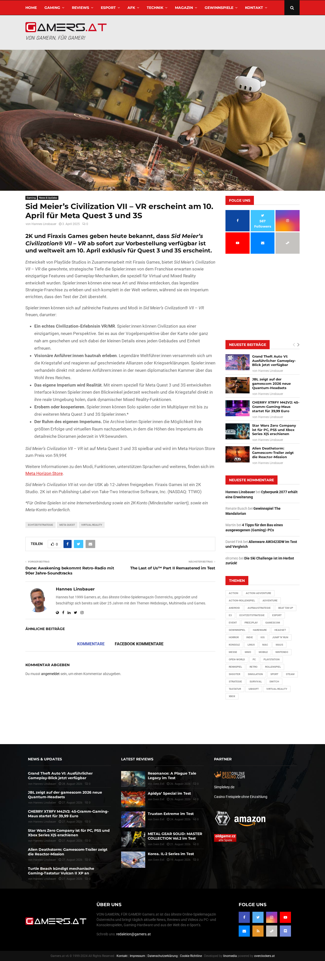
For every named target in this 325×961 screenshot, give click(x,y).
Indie (249, 637)
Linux (251, 644)
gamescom (272, 622)
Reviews (80, 7)
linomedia (230, 956)
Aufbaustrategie (259, 607)
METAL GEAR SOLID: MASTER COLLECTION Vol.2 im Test (175, 836)
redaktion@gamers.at (133, 934)
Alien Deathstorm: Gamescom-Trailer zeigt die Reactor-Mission (273, 452)
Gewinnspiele (219, 7)
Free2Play (251, 622)
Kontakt (254, 7)
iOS (263, 637)
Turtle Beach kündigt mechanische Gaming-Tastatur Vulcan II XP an (61, 870)
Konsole (234, 644)
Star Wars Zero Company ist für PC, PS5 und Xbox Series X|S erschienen (274, 429)
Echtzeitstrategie (40, 524)
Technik (155, 7)
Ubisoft (254, 688)
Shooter (234, 674)
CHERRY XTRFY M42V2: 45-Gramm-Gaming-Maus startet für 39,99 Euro (275, 406)
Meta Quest (67, 524)
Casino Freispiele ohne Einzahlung (240, 797)
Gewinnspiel (237, 630)
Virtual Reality (91, 524)
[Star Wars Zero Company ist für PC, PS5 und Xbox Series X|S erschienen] (237, 431)
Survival (256, 681)
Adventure (270, 600)
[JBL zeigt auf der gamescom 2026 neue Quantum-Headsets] (237, 385)
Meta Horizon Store (44, 473)
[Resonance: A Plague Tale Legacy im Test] (133, 779)
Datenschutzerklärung (163, 956)
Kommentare (91, 644)
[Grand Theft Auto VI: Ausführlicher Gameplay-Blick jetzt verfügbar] (237, 362)
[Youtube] (285, 917)
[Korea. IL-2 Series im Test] (133, 860)
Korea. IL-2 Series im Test (171, 854)
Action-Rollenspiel (242, 600)
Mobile (263, 652)
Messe (233, 652)
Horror (234, 637)
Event (233, 622)
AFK (131, 7)
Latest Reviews (137, 759)
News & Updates (48, 197)
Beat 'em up (285, 607)
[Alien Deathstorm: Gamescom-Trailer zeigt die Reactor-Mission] (237, 454)
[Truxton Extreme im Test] (133, 819)
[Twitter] (258, 917)
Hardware (260, 630)
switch (274, 681)
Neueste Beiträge (247, 344)
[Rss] (258, 931)
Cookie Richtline (191, 956)
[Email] (244, 931)
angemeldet (50, 674)
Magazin (184, 7)
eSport (108, 7)
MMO (248, 652)
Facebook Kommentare (139, 644)
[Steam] (271, 931)
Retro (253, 666)
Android (234, 607)
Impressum (137, 956)
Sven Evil (158, 819)
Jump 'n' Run (280, 637)
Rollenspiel (273, 666)
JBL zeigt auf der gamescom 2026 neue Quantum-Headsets (271, 383)
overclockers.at (264, 956)
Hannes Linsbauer (43, 224)
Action (233, 593)
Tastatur (235, 688)
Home (31, 7)
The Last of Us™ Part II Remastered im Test (172, 568)
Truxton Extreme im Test (171, 813)
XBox (232, 696)
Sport (274, 674)
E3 (230, 615)
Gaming (52, 7)
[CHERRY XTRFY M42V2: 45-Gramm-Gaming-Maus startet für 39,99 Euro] (237, 408)
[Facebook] (244, 917)
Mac (265, 644)
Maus (279, 644)
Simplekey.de (224, 787)
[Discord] (285, 931)
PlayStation (272, 659)
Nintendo (281, 652)
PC (254, 659)
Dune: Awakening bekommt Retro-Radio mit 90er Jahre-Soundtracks (69, 570)
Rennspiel (235, 666)
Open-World (237, 659)
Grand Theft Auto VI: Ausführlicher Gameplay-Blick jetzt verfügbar (274, 360)
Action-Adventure (258, 593)
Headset (280, 630)
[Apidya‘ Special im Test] (133, 799)
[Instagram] (271, 917)
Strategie (235, 681)
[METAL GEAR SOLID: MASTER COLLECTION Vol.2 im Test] (133, 839)
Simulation (255, 674)
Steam (290, 674)
